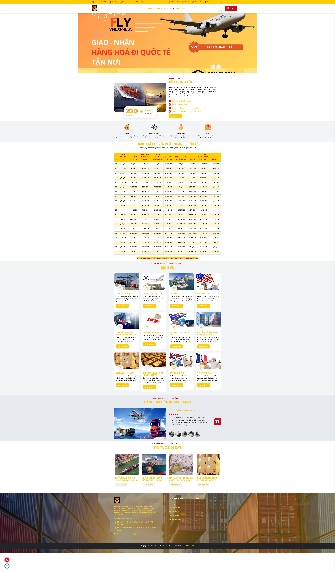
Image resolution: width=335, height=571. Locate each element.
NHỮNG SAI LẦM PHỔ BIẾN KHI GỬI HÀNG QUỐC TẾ (207, 479)
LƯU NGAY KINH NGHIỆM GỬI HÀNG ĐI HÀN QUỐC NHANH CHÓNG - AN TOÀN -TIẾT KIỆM (181, 479)
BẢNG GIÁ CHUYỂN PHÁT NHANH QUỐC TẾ (153, 374)
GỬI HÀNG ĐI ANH (177, 373)
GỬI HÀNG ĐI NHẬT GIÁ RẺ (126, 294)
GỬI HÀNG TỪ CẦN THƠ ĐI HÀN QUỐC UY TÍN (207, 333)
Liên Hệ (185, 8)
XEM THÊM (174, 116)
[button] (213, 66)
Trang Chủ (151, 8)
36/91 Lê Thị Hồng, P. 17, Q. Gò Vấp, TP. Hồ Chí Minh (187, 2)
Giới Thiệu (161, 8)
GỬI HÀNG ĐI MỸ (204, 294)
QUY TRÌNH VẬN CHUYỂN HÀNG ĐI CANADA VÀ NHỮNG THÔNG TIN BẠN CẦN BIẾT (126, 479)
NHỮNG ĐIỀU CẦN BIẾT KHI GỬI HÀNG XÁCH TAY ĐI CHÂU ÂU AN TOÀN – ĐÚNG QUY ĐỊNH (153, 479)
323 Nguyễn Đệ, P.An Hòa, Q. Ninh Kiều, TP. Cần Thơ (128, 2)
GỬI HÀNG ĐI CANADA (152, 332)
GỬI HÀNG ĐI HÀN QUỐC (152, 294)
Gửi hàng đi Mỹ (174, 515)
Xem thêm (121, 306)
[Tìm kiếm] (214, 8)
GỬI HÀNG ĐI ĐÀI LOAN (125, 373)
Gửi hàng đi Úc (174, 511)
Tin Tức (178, 8)
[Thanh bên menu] (220, 8)
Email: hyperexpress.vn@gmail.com (218, 2)
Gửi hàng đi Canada (175, 519)
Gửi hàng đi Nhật (174, 504)
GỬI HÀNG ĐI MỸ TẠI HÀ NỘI (179, 333)
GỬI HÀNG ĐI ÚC (176, 294)
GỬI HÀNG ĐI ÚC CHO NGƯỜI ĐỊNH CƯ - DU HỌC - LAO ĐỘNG (127, 333)
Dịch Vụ (169, 8)
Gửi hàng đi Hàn (174, 508)
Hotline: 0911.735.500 (100, 2)
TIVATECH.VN (189, 546)
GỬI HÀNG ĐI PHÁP (205, 373)
